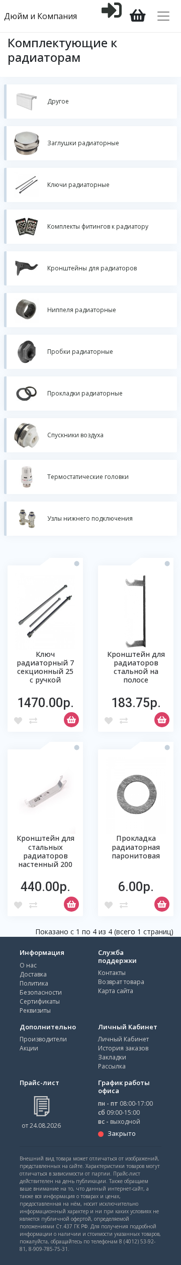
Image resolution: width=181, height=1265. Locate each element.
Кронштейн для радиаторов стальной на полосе (136, 667)
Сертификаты (40, 1001)
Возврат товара (121, 982)
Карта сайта (115, 991)
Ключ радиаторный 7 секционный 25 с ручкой (45, 667)
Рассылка (112, 1066)
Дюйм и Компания (40, 16)
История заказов (123, 1048)
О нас (28, 965)
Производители (43, 1039)
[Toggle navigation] (163, 16)
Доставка (33, 974)
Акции (29, 1048)
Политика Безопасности (41, 988)
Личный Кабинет (123, 1039)
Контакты (112, 972)
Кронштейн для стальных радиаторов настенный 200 (45, 851)
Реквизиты (35, 1010)
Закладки (112, 1057)
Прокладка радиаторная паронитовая (136, 846)
